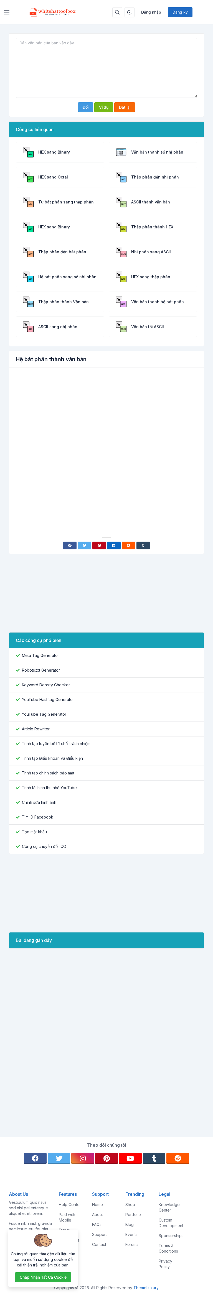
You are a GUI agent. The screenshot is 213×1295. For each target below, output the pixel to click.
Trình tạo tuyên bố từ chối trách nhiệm (56, 743)
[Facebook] (70, 545)
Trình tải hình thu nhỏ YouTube (49, 787)
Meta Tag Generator (40, 655)
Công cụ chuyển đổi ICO (44, 846)
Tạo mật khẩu (34, 831)
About (97, 1214)
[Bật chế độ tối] (130, 12)
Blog (129, 1224)
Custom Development (171, 1223)
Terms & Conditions (168, 1248)
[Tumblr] (143, 545)
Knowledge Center (169, 1207)
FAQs (97, 1224)
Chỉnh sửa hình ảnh (39, 802)
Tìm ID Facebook (37, 817)
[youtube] (130, 1158)
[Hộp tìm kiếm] (117, 12)
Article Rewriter (36, 728)
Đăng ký (180, 12)
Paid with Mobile (67, 1217)
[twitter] (59, 1158)
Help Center (70, 1204)
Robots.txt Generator (41, 670)
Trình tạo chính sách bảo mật (48, 773)
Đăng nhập (151, 12)
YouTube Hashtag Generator (48, 699)
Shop (130, 1204)
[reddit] (177, 1158)
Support (99, 1234)
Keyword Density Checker (46, 684)
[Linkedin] (114, 545)
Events (131, 1234)
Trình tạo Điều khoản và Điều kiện (52, 758)
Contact (99, 1244)
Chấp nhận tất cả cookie (43, 1277)
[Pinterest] (99, 545)
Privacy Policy (165, 1264)
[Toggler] (6, 12)
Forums (131, 1244)
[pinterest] (106, 1158)
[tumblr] (154, 1158)
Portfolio (133, 1214)
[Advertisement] (106, 414)
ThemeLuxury (145, 1287)
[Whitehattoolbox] (52, 12)
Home (97, 1204)
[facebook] (35, 1158)
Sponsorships (171, 1235)
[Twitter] (84, 545)
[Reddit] (128, 545)
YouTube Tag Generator (44, 714)
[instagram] (82, 1158)
